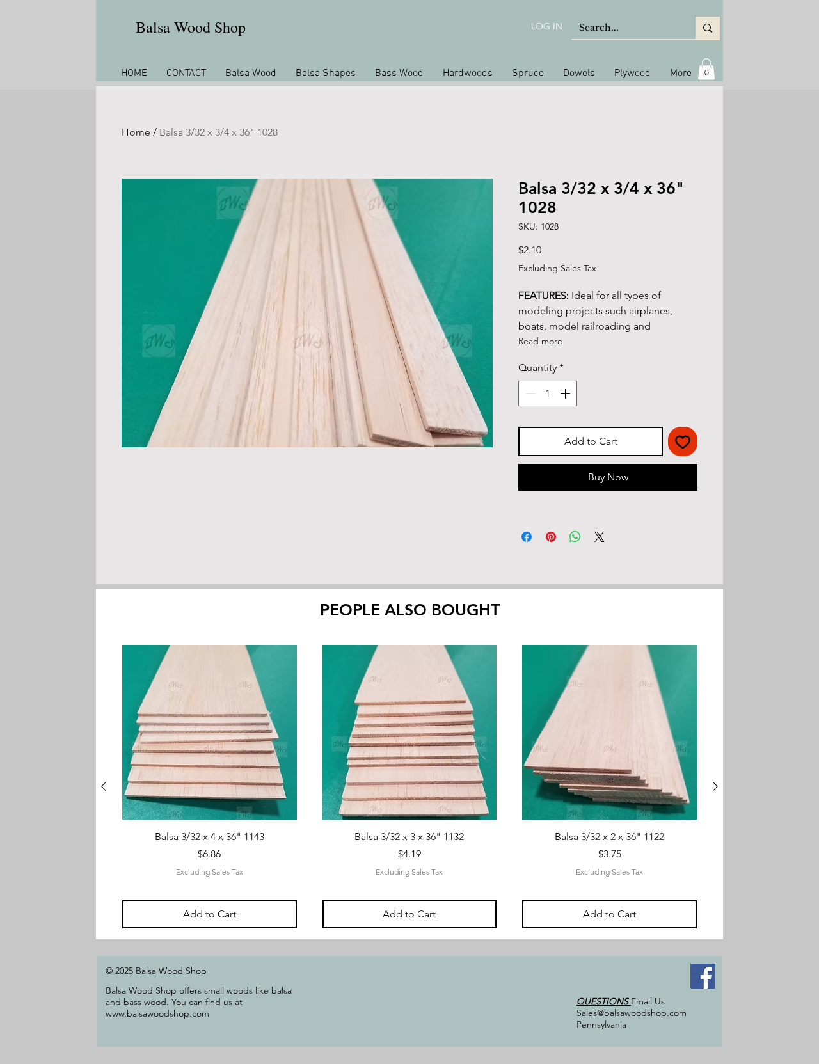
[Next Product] (715, 786)
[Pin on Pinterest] (551, 536)
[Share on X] (599, 536)
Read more (540, 341)
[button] (706, 68)
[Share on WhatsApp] (575, 536)
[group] (409, 786)
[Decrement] (529, 393)
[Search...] (708, 28)
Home (136, 132)
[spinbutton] (547, 393)
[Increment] (566, 393)
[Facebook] (702, 976)
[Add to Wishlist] (682, 441)
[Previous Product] (103, 786)
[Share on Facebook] (526, 536)
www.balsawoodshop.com (157, 1013)
